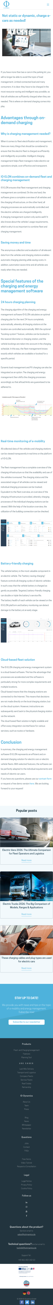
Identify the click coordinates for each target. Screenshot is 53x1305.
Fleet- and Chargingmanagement (27, 1050)
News (26, 1121)
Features (26, 1054)
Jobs (27, 1144)
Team (26, 1106)
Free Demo (26, 1159)
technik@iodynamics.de (26, 1248)
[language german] (24, 1293)
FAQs (26, 1151)
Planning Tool (26, 1058)
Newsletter (26, 1129)
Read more (26, 860)
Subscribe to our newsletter (26, 1022)
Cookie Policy (26, 1189)
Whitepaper (26, 1125)
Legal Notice (26, 1181)
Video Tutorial (26, 1163)
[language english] (28, 1293)
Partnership (26, 1087)
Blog (26, 1118)
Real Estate (26, 1084)
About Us (26, 1102)
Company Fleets (26, 1076)
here (32, 784)
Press (26, 1109)
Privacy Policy (26, 1185)
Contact (26, 1147)
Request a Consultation (26, 1167)
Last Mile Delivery (26, 1069)
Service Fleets (26, 1080)
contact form (45, 779)
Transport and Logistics (26, 1073)
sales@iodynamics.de (26, 1235)
